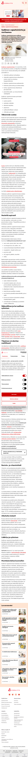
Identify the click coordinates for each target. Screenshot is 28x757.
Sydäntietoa (4, 698)
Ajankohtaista (17, 713)
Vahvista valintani (14, 399)
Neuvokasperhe (8, 750)
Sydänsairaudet (4, 700)
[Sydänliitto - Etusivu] (14, 689)
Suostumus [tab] (5, 356)
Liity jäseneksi (17, 715)
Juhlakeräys (3, 720)
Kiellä (14, 403)
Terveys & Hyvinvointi (5, 706)
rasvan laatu (17, 336)
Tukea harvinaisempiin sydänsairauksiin (18, 720)
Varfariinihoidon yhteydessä (18, 552)
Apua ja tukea (17, 698)
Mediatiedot (3, 735)
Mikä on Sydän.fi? (5, 729)
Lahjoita (3, 711)
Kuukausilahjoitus (4, 715)
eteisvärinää (14, 520)
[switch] (24, 380)
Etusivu (2, 25)
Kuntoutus (16, 700)
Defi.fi (15, 726)
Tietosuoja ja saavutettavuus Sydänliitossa (7, 740)
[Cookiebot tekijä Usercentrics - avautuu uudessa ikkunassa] (20, 352)
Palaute (3, 737)
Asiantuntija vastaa (5, 731)
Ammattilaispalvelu (15, 752)
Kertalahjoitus (4, 713)
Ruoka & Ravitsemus (9, 25)
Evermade (16, 747)
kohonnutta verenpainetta (8, 123)
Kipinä (21, 752)
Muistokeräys (4, 722)
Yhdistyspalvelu (7, 752)
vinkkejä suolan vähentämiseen (14, 191)
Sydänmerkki (12, 173)
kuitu (11, 336)
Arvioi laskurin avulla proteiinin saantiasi (12, 452)
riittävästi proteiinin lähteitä (8, 438)
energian (9, 426)
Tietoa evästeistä (4, 742)
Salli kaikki (14, 394)
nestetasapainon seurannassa (9, 267)
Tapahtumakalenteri (18, 724)
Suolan (3, 165)
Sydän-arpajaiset (4, 717)
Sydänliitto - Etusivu (11, 2)
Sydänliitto (16, 711)
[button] (23, 3)
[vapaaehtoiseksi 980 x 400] (14, 13)
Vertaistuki (16, 702)
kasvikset (7, 336)
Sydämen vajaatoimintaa (7, 67)
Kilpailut (3, 733)
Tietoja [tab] (23, 356)
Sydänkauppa (17, 722)
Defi (4, 750)
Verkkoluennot (4, 707)
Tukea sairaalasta (17, 704)
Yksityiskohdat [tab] (14, 356)
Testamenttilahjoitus (5, 718)
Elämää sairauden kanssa (6, 702)
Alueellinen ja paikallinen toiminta (19, 717)
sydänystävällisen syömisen (8, 334)
